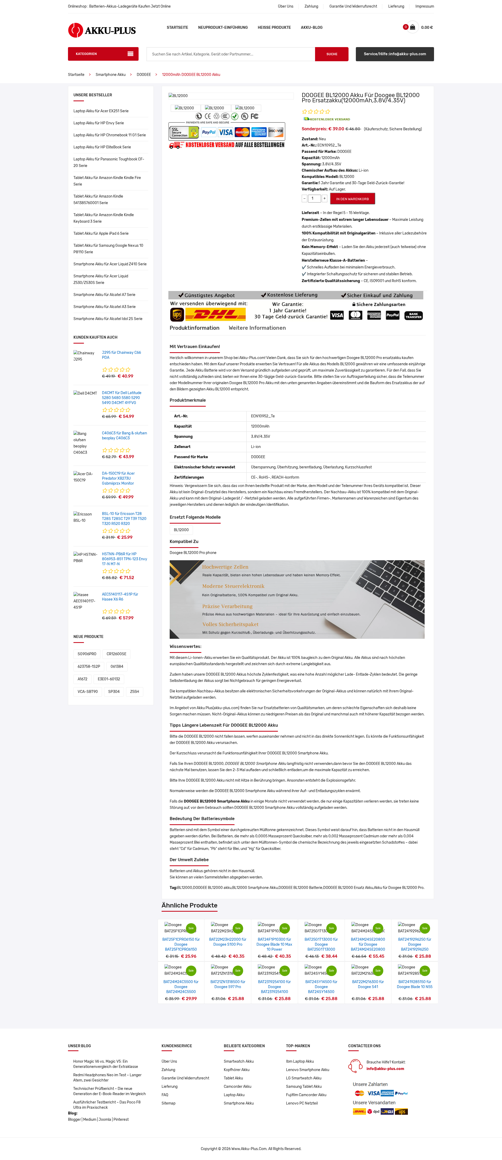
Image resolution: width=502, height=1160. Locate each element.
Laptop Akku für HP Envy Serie (98, 123)
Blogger (74, 1119)
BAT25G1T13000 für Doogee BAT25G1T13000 (321, 944)
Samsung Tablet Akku (304, 1086)
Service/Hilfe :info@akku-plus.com (395, 54)
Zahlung (311, 6)
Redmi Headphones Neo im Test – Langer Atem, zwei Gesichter (107, 1078)
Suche (332, 54)
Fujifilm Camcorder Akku (306, 1095)
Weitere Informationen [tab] (257, 328)
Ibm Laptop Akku (300, 1061)
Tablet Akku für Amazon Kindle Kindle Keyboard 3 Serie (103, 218)
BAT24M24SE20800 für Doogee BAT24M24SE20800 (368, 944)
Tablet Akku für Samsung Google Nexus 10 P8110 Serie (108, 248)
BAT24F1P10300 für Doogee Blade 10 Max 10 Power (274, 944)
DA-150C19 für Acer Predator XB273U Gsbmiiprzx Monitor (118, 478)
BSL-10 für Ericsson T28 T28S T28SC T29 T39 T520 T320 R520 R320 (124, 519)
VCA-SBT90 (88, 692)
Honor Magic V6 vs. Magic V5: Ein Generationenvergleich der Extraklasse (105, 1064)
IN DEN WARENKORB (352, 199)
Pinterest (121, 1119)
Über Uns (285, 6)
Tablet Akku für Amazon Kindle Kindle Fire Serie (107, 181)
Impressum (424, 6)
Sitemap (168, 1103)
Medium (89, 1119)
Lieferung (396, 6)
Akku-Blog (312, 27)
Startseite (177, 27)
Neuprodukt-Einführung (223, 27)
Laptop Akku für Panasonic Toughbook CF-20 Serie (108, 162)
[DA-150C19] (85, 477)
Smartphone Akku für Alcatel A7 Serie (104, 295)
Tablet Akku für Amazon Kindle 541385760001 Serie (98, 199)
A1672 (82, 679)
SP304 (114, 692)
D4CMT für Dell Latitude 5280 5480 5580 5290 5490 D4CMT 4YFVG (121, 398)
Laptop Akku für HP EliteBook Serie (102, 147)
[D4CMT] (85, 393)
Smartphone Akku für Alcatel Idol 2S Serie (107, 319)
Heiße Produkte (274, 27)
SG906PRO (87, 654)
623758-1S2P (89, 666)
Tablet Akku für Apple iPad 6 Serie (101, 233)
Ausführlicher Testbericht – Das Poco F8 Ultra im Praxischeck (107, 1105)
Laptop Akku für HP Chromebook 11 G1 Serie (109, 135)
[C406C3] (85, 443)
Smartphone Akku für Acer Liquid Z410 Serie (110, 264)
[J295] (85, 356)
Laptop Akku (234, 1095)
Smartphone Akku (111, 74)
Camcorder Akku (237, 1086)
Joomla (105, 1119)
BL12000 (181, 530)
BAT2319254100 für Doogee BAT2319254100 (274, 987)
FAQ (165, 1095)
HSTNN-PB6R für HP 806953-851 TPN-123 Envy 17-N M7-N (124, 559)
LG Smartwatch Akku (303, 1078)
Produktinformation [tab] (195, 328)
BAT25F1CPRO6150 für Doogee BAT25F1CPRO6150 (181, 944)
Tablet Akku (233, 1078)
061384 (117, 666)
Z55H (134, 692)
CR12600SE (116, 654)
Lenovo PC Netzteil (302, 1103)
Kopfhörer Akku (236, 1070)
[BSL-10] (85, 517)
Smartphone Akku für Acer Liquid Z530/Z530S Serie (100, 279)
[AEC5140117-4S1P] (85, 601)
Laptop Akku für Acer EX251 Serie (101, 111)
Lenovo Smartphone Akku (307, 1070)
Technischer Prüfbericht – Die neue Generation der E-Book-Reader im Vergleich (109, 1091)
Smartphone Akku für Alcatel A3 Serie (104, 307)
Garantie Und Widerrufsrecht (353, 6)
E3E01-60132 (109, 679)
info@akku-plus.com (385, 1069)
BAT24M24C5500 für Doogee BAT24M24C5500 (180, 987)
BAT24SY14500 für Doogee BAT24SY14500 (321, 987)
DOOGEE (144, 74)
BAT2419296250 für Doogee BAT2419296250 (414, 944)
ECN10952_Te (329, 145)
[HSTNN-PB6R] (85, 558)
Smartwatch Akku (239, 1061)
